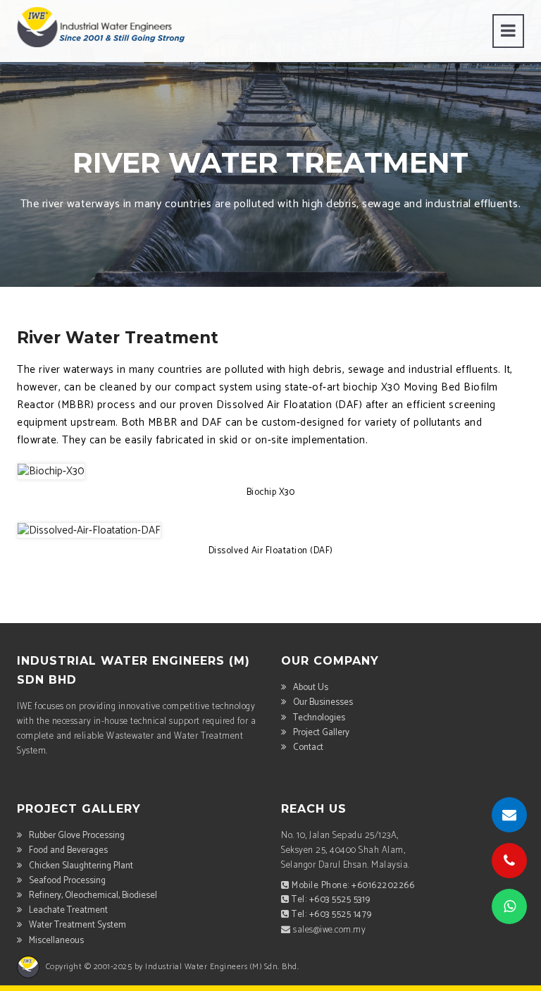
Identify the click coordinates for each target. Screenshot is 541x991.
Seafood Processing (67, 880)
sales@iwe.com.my (329, 930)
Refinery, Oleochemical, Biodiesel (93, 895)
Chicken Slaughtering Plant (81, 866)
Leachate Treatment (68, 910)
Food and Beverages (68, 850)
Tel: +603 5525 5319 (331, 899)
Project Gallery (321, 732)
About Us (310, 687)
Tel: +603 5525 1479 (332, 914)
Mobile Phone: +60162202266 (353, 885)
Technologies (319, 718)
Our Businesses (323, 702)
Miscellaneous (56, 940)
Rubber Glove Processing (77, 835)
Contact (308, 747)
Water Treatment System (77, 925)
